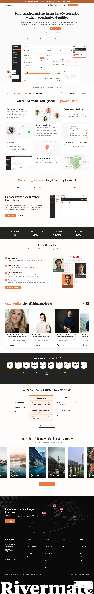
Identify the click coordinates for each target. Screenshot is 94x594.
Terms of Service (14, 574)
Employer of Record (31, 543)
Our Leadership (48, 553)
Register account (66, 543)
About (46, 543)
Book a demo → (10, 215)
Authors (81, 556)
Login (60, 5)
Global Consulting (31, 556)
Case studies (83, 546)
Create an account (84, 5)
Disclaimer (7, 574)
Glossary (82, 549)
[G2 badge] (10, 365)
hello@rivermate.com (10, 544)
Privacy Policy (22, 574)
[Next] (87, 303)
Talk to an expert (72, 5)
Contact (46, 567)
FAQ (81, 560)
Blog (81, 553)
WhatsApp (50, 4)
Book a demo (54, 28)
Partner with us (48, 556)
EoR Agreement (37, 574)
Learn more (20, 215)
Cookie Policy (29, 574)
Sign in (63, 546)
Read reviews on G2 (46, 379)
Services (20, 5)
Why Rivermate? (48, 546)
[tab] (23, 187)
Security (46, 560)
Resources (41, 5)
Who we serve (28, 5)
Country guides (83, 543)
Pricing (35, 5)
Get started (9, 521)
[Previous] (83, 303)
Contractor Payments (32, 546)
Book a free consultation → (13, 287)
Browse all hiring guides (46, 484)
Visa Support (30, 553)
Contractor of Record (32, 549)
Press (46, 563)
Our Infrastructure (49, 549)
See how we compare (46, 425)
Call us (9, 556)
